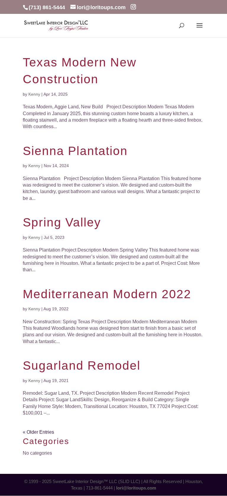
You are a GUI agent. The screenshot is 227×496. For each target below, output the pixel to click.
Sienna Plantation (75, 151)
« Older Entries (38, 432)
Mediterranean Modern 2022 (107, 294)
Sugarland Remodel (81, 365)
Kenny (34, 94)
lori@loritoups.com (136, 487)
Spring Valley (62, 222)
